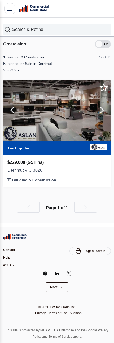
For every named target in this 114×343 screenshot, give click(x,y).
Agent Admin (95, 251)
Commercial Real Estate (33, 8)
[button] (57, 29)
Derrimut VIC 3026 (24, 170)
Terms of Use (57, 313)
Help (6, 258)
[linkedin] (57, 273)
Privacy (40, 313)
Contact (9, 250)
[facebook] (45, 273)
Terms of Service (60, 336)
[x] (69, 273)
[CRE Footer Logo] (15, 237)
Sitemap (76, 313)
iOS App (9, 265)
